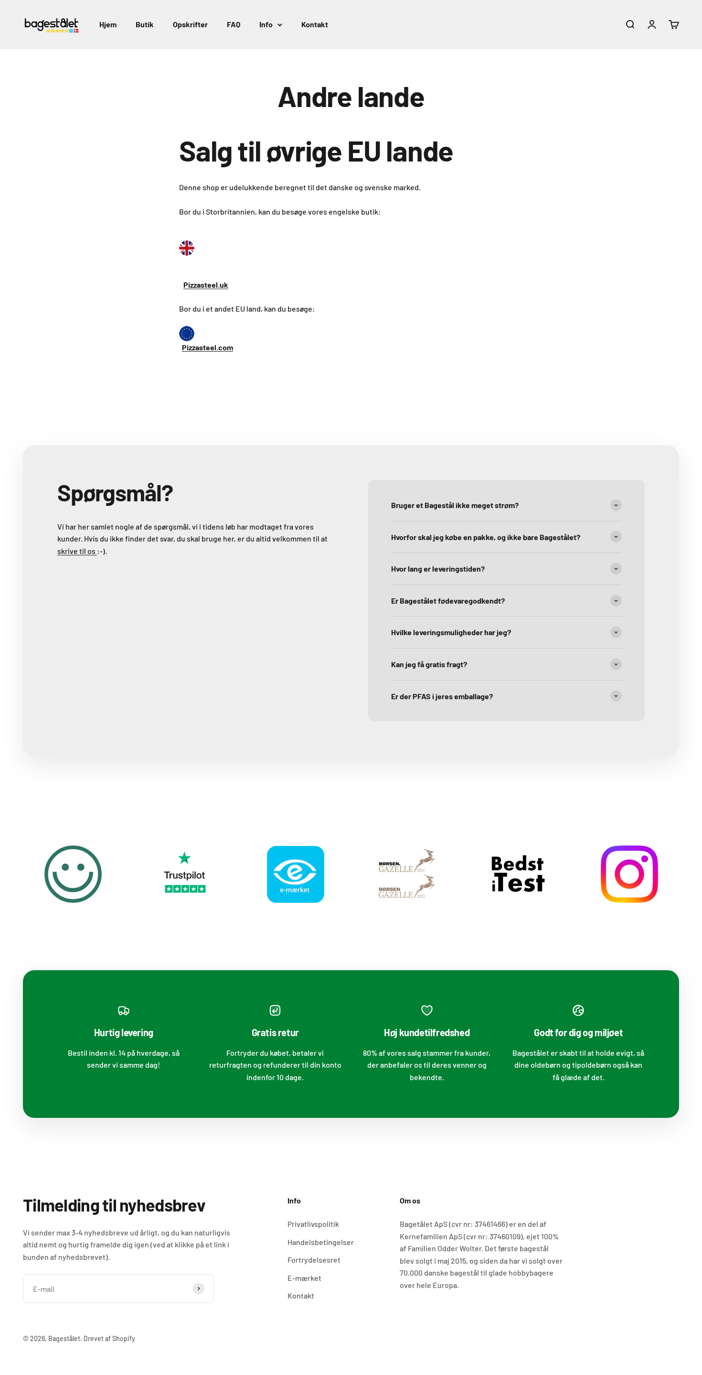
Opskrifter (190, 24)
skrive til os (77, 550)
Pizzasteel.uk (205, 284)
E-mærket (304, 1277)
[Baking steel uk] (351, 248)
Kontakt (314, 24)
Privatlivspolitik (313, 1223)
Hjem (108, 24)
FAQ (233, 24)
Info (266, 24)
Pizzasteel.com (207, 347)
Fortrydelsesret (313, 1259)
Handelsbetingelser (320, 1241)
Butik (145, 24)
